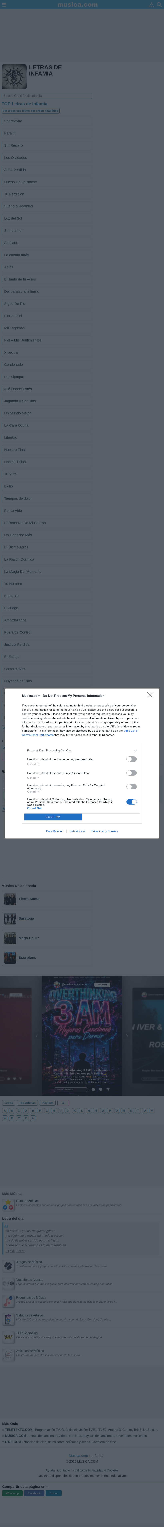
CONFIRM (53, 817)
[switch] (131, 759)
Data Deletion (54, 831)
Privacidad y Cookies (104, 831)
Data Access (77, 831)
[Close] (151, 696)
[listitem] (82, 750)
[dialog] (82, 763)
